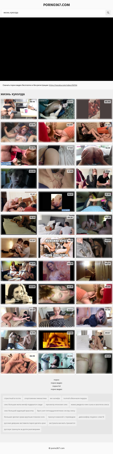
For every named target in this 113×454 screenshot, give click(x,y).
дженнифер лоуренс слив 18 (91, 417)
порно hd (56, 386)
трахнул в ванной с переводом (61, 417)
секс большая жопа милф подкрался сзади (23, 404)
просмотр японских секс (57, 404)
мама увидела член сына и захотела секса (90, 404)
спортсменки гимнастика (35, 398)
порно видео (56, 383)
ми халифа (55, 398)
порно (56, 379)
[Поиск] (108, 12)
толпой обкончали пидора (75, 398)
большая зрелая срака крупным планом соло (24, 417)
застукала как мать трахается (62, 423)
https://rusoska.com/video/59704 (63, 85)
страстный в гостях (12, 398)
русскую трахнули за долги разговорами (22, 429)
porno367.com (56, 5)
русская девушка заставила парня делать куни (25, 423)
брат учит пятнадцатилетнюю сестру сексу (56, 410)
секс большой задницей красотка (19, 410)
